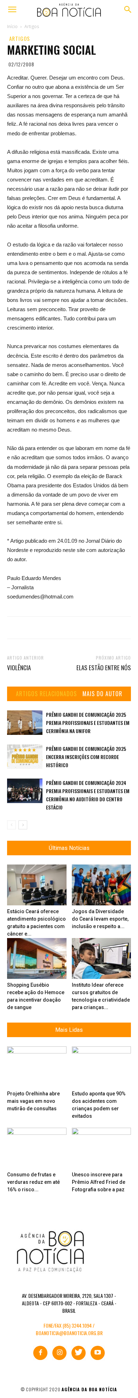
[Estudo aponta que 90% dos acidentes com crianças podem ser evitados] (101, 1066)
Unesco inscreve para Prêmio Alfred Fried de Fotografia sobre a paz (98, 1182)
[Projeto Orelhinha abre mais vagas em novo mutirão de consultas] (37, 1066)
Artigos (19, 38)
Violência (19, 667)
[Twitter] (78, 1353)
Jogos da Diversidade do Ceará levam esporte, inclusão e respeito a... (100, 919)
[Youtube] (98, 1353)
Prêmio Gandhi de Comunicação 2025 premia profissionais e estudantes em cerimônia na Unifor (88, 723)
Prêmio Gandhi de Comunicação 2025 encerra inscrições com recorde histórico (86, 757)
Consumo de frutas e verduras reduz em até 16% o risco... (33, 1182)
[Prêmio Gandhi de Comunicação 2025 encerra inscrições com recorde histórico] (24, 756)
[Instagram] (59, 1353)
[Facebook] (40, 1353)
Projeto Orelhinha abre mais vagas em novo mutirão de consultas (33, 1101)
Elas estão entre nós (103, 667)
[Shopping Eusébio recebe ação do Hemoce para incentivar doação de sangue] (37, 958)
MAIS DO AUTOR (102, 694)
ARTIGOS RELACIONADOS (46, 694)
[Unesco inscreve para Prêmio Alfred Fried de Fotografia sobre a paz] (101, 1148)
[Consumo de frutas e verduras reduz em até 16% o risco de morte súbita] (37, 1148)
